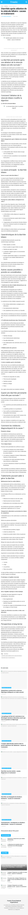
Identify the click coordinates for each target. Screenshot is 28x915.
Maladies (6, 6)
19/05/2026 (4, 721)
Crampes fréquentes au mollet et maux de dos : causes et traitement (17, 873)
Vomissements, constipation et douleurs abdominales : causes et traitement (13, 823)
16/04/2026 (4, 826)
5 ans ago (10, 841)
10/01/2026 (15, 16)
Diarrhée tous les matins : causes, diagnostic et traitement (11, 772)
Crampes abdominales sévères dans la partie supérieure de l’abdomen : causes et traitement (13, 745)
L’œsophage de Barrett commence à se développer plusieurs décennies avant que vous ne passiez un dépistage (13, 717)
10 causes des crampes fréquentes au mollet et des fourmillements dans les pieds (16, 879)
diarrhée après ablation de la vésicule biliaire (12, 655)
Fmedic (14, 2)
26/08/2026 (5, 868)
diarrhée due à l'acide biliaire (8, 657)
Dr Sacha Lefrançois (6, 16)
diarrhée (6, 653)
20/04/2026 (4, 774)
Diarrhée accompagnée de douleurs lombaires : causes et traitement (11, 797)
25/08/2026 (10, 875)
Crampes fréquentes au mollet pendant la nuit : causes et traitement (16, 886)
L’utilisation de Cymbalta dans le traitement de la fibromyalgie (15, 845)
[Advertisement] (14, 20)
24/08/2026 (10, 888)
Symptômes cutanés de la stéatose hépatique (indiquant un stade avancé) (12, 691)
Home (2, 6)
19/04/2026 (4, 800)
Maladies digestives (13, 6)
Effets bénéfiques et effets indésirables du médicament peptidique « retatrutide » (13, 866)
